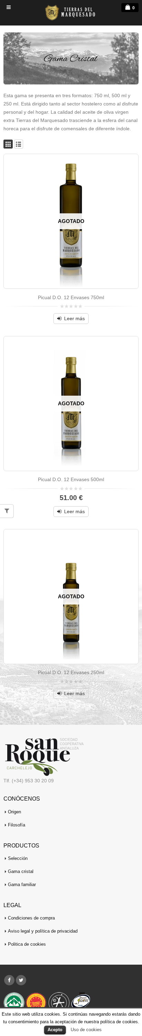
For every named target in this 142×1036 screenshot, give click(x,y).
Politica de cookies (27, 944)
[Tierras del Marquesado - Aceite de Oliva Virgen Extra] (71, 12)
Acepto (55, 1029)
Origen (14, 812)
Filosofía (16, 825)
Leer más (74, 318)
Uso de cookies (86, 1029)
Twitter (21, 980)
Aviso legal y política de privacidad (43, 931)
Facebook (9, 980)
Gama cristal (20, 871)
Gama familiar (22, 884)
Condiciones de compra (31, 918)
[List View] (18, 144)
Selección (18, 858)
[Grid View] (8, 144)
